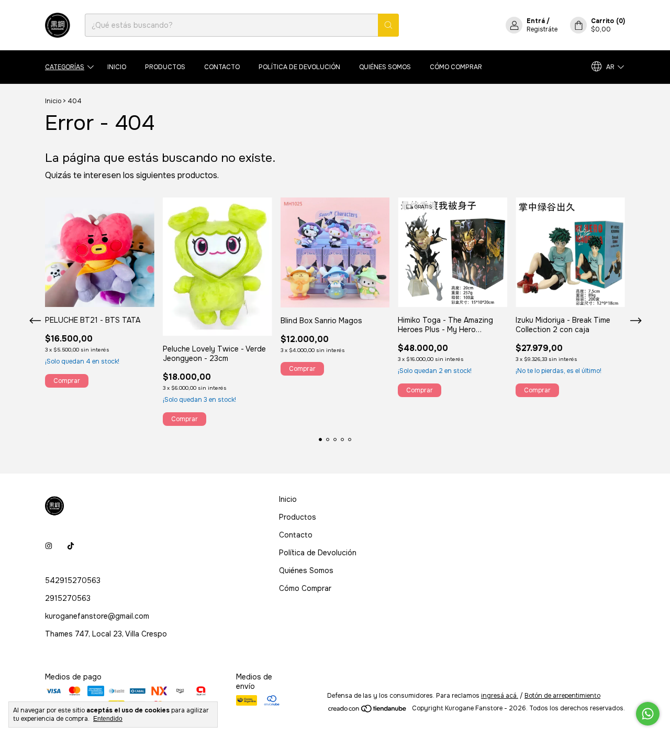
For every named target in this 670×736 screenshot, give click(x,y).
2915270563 (68, 598)
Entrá (536, 21)
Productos (165, 67)
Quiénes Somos (385, 67)
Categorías (64, 67)
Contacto (222, 67)
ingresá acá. (499, 695)
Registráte (542, 29)
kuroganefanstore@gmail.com (97, 616)
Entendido (107, 718)
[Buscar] (388, 25)
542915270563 (72, 580)
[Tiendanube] (367, 711)
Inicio (116, 67)
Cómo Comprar (456, 67)
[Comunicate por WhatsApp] (648, 714)
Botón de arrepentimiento (562, 695)
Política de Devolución (299, 67)
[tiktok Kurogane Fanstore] (70, 546)
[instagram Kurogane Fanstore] (48, 546)
